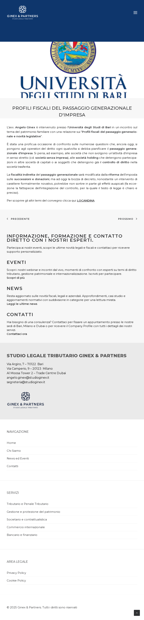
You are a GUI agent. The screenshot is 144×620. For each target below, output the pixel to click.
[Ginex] (22, 12)
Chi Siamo (14, 450)
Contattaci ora (17, 334)
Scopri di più (16, 277)
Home (11, 443)
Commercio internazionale (26, 527)
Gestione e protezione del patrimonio (33, 512)
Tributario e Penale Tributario (27, 504)
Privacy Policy (16, 573)
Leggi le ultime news (22, 304)
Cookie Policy (16, 580)
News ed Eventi (18, 458)
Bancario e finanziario (22, 535)
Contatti (12, 466)
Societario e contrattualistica (27, 519)
